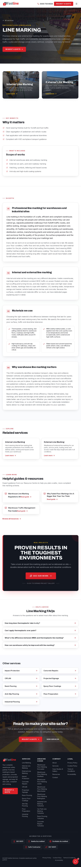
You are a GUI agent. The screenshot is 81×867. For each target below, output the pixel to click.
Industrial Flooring (12, 702)
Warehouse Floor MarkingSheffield (42, 774)
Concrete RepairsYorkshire (40, 824)
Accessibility (72, 774)
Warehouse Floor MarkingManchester (42, 789)
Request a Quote (63, 4)
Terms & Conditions (69, 857)
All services (9, 20)
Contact (55, 777)
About (54, 763)
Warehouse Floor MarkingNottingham (42, 796)
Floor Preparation (51, 694)
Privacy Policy (72, 763)
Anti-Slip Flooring (12, 694)
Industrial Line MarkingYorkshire (42, 804)
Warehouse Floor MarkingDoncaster (42, 767)
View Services (53, 739)
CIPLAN (8, 678)
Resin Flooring (10, 686)
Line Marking (26, 763)
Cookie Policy (72, 766)
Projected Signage (51, 678)
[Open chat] (75, 861)
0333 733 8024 (46, 4)
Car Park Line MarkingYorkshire (42, 811)
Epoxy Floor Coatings (52, 686)
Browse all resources (11, 519)
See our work (40, 576)
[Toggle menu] (76, 4)
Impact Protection (12, 671)
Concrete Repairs (51, 671)
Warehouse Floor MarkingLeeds (42, 782)
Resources (56, 774)
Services (55, 766)
